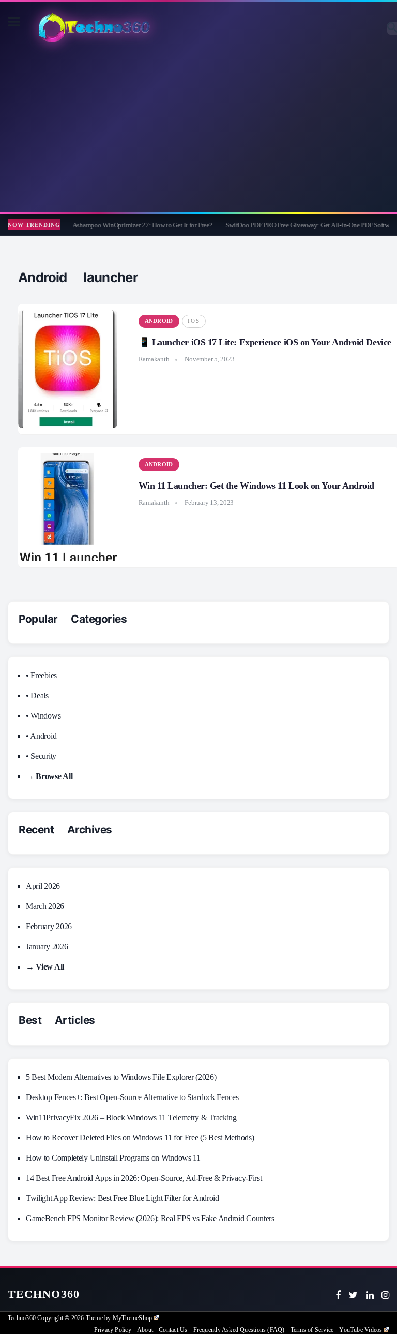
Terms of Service (312, 1329)
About (145, 1329)
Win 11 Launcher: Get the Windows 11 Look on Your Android (256, 485)
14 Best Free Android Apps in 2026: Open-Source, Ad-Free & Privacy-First (144, 1178)
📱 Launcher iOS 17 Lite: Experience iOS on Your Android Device (265, 342)
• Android (41, 735)
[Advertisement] (198, 128)
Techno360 (44, 1293)
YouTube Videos (360, 1329)
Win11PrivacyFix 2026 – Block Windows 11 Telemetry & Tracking (131, 1117)
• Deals (37, 695)
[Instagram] (385, 1295)
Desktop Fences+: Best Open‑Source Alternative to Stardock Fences (132, 1097)
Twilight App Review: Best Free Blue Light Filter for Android (122, 1198)
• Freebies (41, 675)
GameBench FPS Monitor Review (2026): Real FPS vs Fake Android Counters (150, 1218)
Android (159, 321)
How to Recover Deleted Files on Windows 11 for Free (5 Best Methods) (140, 1137)
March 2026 (45, 906)
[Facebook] (338, 1295)
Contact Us (173, 1329)
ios (194, 321)
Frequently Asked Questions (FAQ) (239, 1329)
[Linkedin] (370, 1295)
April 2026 (43, 886)
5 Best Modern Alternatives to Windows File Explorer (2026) (121, 1077)
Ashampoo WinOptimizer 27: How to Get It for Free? (130, 225)
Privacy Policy (112, 1329)
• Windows (43, 715)
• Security (41, 756)
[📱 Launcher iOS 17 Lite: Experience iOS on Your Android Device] (67, 369)
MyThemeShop (132, 1318)
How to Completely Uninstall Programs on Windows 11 (113, 1157)
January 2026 (47, 946)
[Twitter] (353, 1295)
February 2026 (49, 926)
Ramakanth (154, 359)
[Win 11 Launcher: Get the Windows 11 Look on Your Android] (67, 507)
